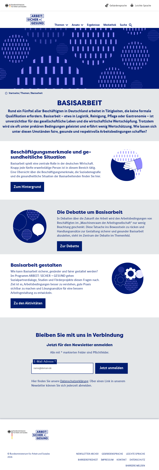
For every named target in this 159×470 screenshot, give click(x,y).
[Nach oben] (149, 440)
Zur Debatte (69, 246)
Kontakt (122, 460)
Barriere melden (135, 466)
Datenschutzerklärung (74, 381)
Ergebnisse (93, 25)
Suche (124, 25)
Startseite (14, 93)
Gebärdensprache (118, 6)
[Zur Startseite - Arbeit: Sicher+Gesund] (36, 19)
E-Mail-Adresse (45, 361)
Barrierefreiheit (88, 460)
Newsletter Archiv (87, 454)
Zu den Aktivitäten (28, 303)
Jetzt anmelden (111, 368)
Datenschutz (137, 460)
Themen (25, 93)
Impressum (107, 460)
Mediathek (109, 25)
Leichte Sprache (143, 6)
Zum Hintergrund (27, 187)
